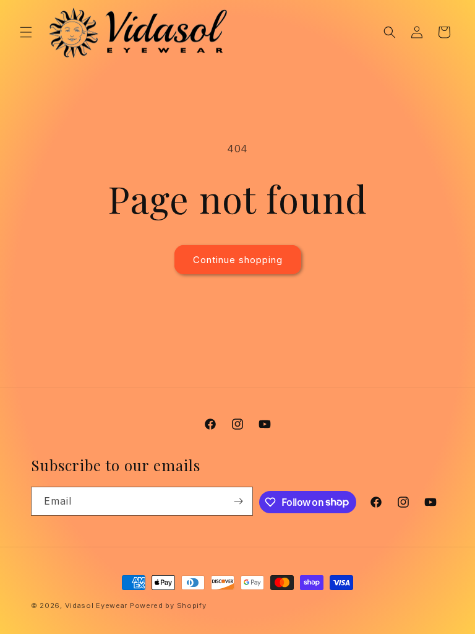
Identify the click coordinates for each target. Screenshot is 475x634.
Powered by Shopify (168, 605)
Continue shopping (238, 260)
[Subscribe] (238, 501)
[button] (26, 32)
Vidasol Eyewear (96, 605)
